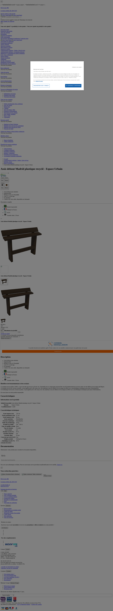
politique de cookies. (39, 81)
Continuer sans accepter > (77, 67)
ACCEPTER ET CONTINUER (73, 85)
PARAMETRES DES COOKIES (41, 85)
